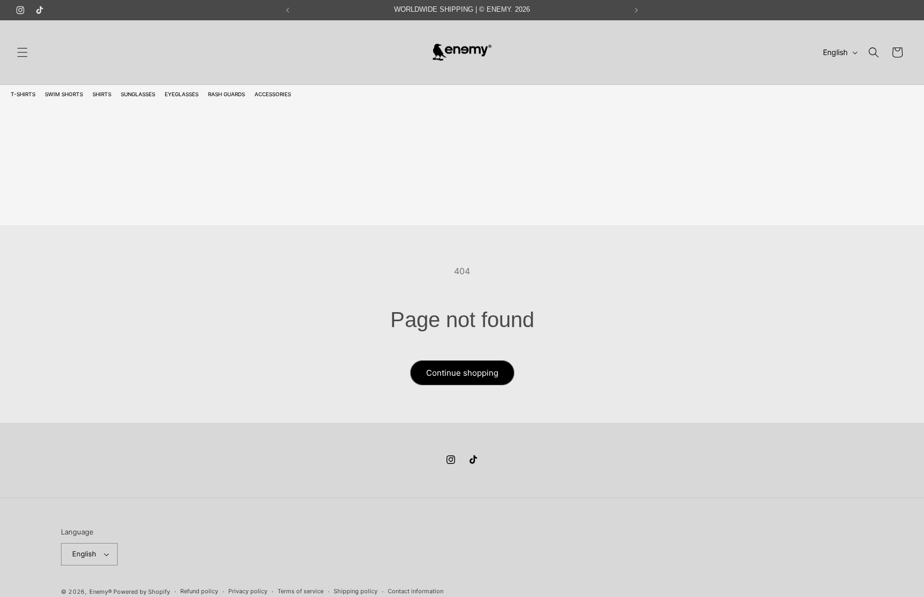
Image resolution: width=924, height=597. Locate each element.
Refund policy (199, 591)
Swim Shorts (64, 94)
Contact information (415, 591)
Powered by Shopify (141, 591)
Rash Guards (226, 94)
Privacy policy (247, 591)
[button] (22, 52)
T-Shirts (23, 94)
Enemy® (100, 591)
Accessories (273, 94)
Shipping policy (356, 591)
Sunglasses (138, 94)
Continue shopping (462, 373)
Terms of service (301, 591)
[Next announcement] (636, 10)
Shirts (102, 94)
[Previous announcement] (287, 10)
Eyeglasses (181, 94)
